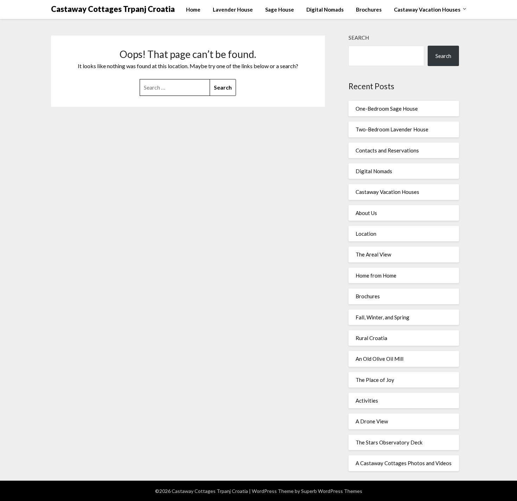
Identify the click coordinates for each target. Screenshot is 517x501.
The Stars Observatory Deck (389, 442)
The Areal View (373, 254)
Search (359, 37)
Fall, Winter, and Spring (382, 317)
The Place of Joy (375, 380)
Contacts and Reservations (387, 150)
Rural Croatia (371, 338)
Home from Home (376, 275)
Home (193, 9)
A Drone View (372, 421)
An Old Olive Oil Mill (379, 359)
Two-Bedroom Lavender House (392, 129)
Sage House (279, 9)
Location (366, 233)
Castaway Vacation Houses (427, 9)
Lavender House (233, 9)
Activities (367, 400)
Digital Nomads (325, 9)
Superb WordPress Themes (331, 491)
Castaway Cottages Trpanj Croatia (113, 9)
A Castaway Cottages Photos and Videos (404, 463)
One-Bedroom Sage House (387, 108)
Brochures (369, 9)
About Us (366, 213)
